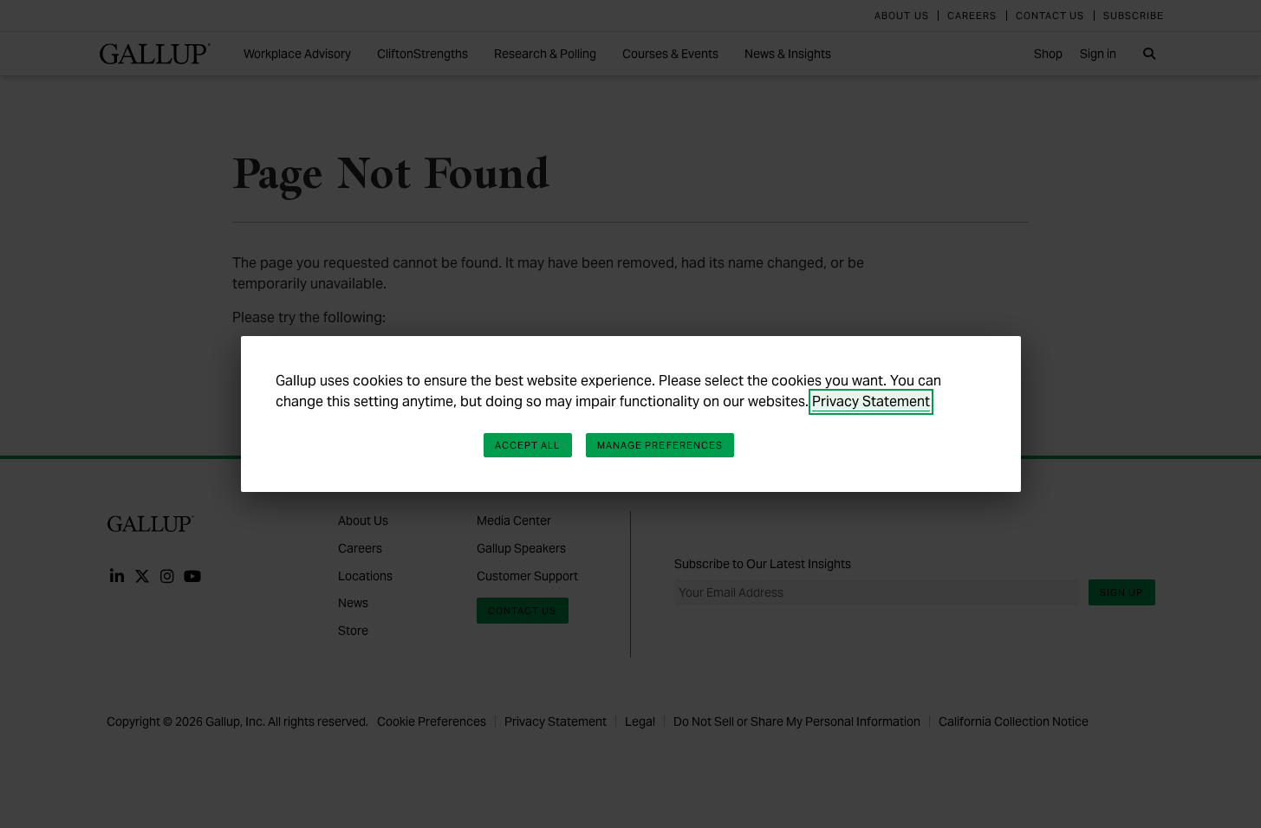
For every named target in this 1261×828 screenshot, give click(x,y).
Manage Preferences (660, 445)
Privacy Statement (871, 401)
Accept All (528, 445)
